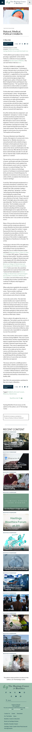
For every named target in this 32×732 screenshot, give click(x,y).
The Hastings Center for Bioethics (16, 2)
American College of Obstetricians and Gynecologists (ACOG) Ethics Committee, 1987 (14, 266)
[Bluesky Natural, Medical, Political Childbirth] (25, 44)
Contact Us (7, 713)
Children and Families (13, 49)
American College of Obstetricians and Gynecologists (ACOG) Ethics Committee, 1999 (15, 273)
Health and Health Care (22, 51)
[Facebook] (6, 692)
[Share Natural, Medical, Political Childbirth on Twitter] (23, 44)
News (14, 716)
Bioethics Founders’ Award (11, 724)
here (20, 62)
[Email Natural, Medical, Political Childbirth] (28, 44)
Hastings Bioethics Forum (9, 51)
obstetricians (13, 394)
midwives (6, 394)
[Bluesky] (16, 696)
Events (13, 713)
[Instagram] (24, 692)
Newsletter (20, 713)
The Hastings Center (16, 687)
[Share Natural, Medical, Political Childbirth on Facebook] (20, 44)
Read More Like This (15, 398)
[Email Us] (21, 696)
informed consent (19, 392)
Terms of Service (16, 709)
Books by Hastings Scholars (11, 721)
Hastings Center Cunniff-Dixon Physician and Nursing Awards (15, 727)
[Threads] (11, 696)
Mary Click (8, 40)
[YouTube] (20, 692)
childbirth (10, 392)
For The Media (8, 716)
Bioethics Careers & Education (12, 718)
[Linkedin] (10, 692)
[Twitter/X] (15, 692)
